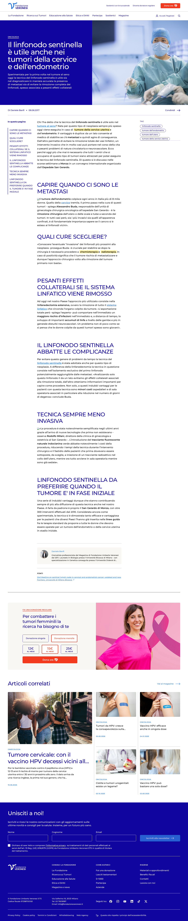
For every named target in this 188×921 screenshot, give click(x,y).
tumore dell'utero (150, 134)
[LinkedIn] (131, 901)
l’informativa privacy (56, 845)
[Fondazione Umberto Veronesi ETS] (18, 5)
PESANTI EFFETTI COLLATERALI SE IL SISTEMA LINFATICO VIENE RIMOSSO (20, 151)
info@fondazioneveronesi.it (70, 904)
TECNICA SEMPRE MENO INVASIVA (19, 173)
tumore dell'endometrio (153, 130)
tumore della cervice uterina (155, 139)
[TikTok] (138, 901)
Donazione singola (35, 638)
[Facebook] (111, 901)
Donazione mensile (64, 638)
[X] (146, 901)
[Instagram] (117, 901)
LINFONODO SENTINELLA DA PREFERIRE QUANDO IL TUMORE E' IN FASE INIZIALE (21, 185)
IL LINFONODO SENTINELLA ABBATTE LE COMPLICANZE (21, 163)
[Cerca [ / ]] (179, 16)
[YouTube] (124, 901)
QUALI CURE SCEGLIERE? (16, 140)
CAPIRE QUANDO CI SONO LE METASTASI (21, 132)
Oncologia (13, 37)
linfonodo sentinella (151, 126)
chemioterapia (89, 251)
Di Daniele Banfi (16, 110)
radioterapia (108, 251)
